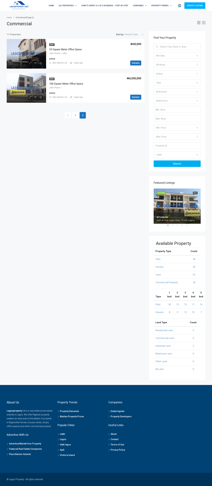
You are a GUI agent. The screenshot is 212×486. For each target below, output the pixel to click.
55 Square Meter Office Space (65, 49)
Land (158, 274)
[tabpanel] (177, 206)
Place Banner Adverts (20, 454)
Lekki (62, 434)
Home (51, 5)
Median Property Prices (72, 416)
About (114, 434)
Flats (158, 259)
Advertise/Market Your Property (25, 443)
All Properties (66, 5)
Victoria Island (67, 455)
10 (193, 312)
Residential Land (164, 330)
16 (201, 304)
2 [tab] (174, 226)
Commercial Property (167, 282)
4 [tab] (183, 226)
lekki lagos (65, 444)
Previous (158, 206)
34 (194, 259)
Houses (160, 267)
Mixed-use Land (164, 353)
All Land (160, 369)
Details (136, 63)
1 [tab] (169, 226)
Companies (138, 5)
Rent (52, 44)
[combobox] (134, 34)
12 (185, 312)
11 (193, 304)
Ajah (62, 450)
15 (177, 304)
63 (194, 274)
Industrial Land (163, 345)
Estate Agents (117, 411)
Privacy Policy (118, 450)
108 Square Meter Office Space (66, 83)
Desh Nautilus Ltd (59, 63)
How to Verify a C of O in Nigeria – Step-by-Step (104, 5)
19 (185, 304)
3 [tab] (178, 226)
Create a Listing (195, 5)
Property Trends (160, 5)
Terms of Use (117, 444)
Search (177, 163)
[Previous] (68, 115)
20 (194, 267)
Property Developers (121, 416)
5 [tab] (188, 226)
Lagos (63, 439)
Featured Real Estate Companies (25, 449)
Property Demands (69, 411)
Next (196, 206)
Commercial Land (165, 338)
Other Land (161, 361)
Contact (114, 439)
